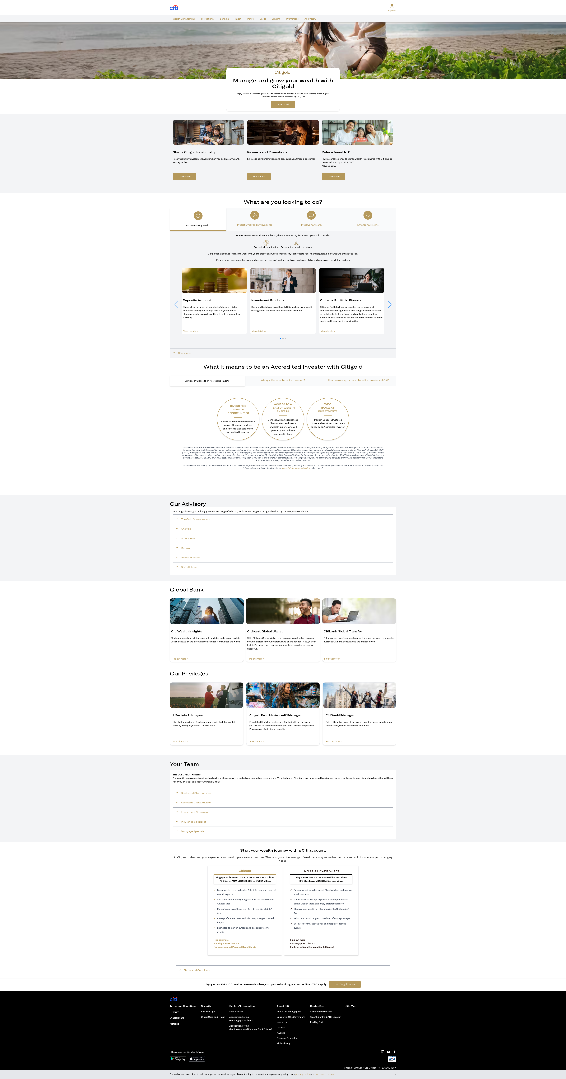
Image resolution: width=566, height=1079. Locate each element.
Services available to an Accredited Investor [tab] (207, 380)
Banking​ (224, 18)
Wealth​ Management (184, 18)
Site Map (350, 1006)
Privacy (174, 1011)
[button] (280, 338)
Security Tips (208, 1011)
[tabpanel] (283, 294)
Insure (250, 18)
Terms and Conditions (183, 1006)
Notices (174, 1023)
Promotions (292, 18)
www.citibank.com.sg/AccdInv (295, 468)
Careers (281, 1027)
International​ (207, 18)
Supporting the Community (291, 1017)
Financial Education (287, 1038)
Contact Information (321, 1011)
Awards (281, 1032)
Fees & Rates (236, 1011)
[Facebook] (394, 1052)
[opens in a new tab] (174, 7)
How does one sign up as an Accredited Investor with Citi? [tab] (358, 380)
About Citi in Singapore (289, 1011)
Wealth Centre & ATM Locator (325, 1017)
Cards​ (263, 18)
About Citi (283, 1006)
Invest (238, 18)
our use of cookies (324, 1074)
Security (206, 1006)
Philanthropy (283, 1043)
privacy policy (302, 1074)
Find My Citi (316, 1022)
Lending (276, 18)
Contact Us (317, 1006)
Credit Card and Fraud (213, 1017)
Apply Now (310, 18)
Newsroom (282, 1022)
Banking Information (242, 1006)
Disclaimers (177, 1017)
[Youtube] (388, 1052)
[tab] (184, 18)
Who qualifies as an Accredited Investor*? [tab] (283, 380)
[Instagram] (382, 1052)
